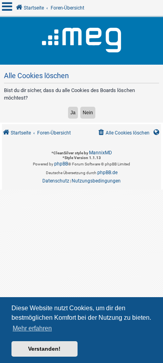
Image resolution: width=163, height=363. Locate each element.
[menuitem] (123, 133)
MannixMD (100, 153)
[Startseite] (81, 41)
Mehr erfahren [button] (32, 328)
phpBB (61, 164)
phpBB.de (107, 172)
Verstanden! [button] (44, 349)
